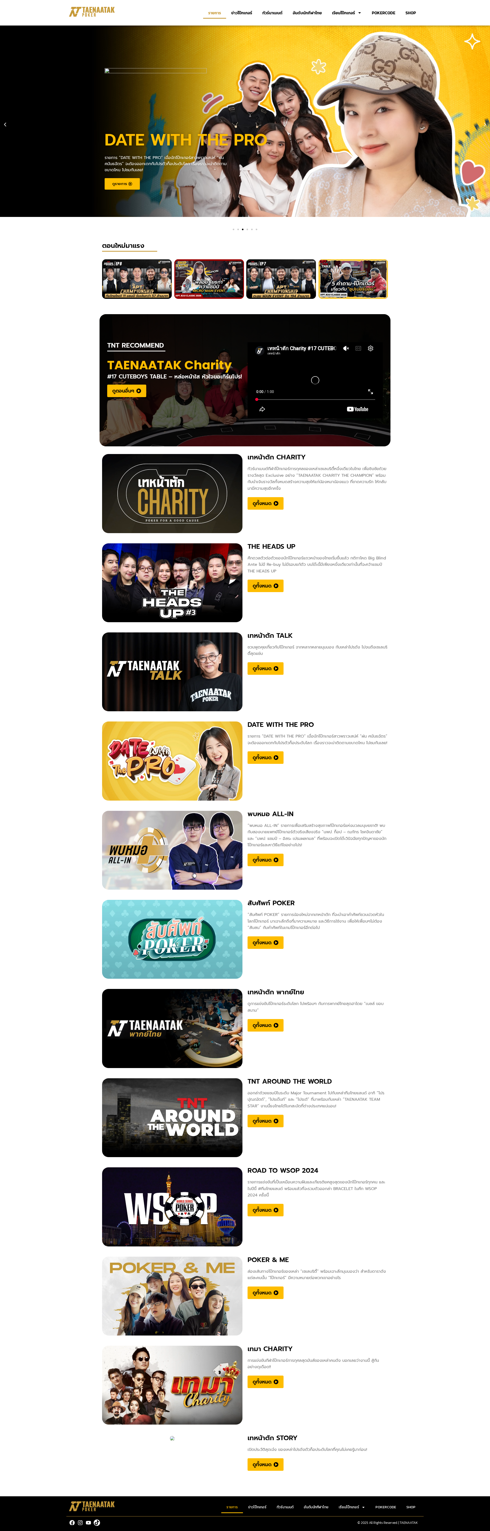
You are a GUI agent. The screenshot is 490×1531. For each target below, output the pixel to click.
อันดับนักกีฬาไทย (307, 13)
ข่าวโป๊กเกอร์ (241, 13)
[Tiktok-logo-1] (97, 1523)
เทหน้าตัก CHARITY (277, 457)
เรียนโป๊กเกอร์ (343, 13)
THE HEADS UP (271, 547)
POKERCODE (383, 13)
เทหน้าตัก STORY (273, 1438)
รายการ (214, 13)
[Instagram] (80, 1523)
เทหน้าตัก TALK (270, 636)
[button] (5, 124)
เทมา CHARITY (270, 1349)
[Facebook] (72, 1523)
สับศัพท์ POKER (271, 903)
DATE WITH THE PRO (281, 725)
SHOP (411, 13)
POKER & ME (268, 1260)
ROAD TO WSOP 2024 (283, 1170)
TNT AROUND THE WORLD (290, 1081)
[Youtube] (88, 1523)
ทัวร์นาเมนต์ (272, 13)
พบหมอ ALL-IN (270, 814)
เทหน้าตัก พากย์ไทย (276, 992)
